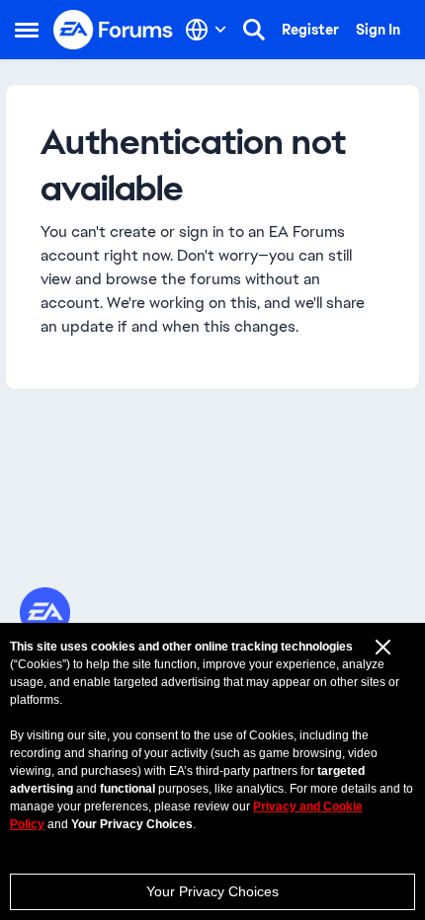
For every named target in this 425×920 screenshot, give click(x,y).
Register (310, 29)
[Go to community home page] (113, 29)
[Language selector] (206, 29)
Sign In (378, 29)
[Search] (254, 29)
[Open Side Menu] (26, 29)
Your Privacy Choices (212, 891)
